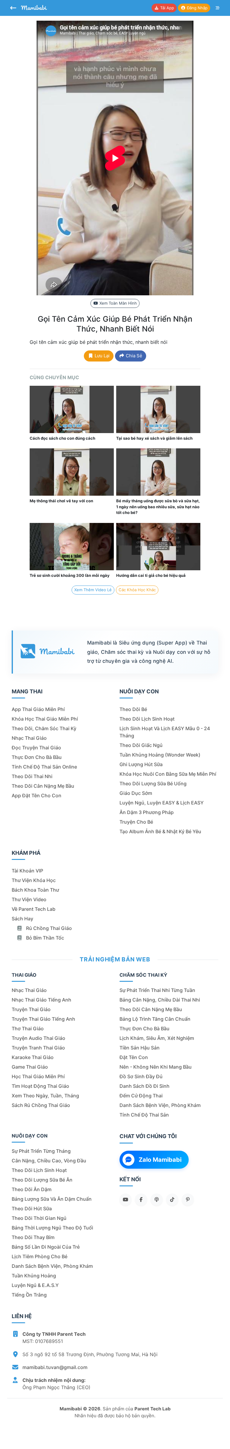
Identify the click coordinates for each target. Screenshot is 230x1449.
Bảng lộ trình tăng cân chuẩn (154, 1019)
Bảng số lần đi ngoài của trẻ (46, 1247)
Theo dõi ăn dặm (32, 1189)
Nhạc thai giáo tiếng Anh (41, 1000)
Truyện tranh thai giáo (38, 1048)
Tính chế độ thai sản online (44, 767)
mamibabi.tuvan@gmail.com (54, 1367)
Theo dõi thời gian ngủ (39, 1218)
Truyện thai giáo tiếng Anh (43, 1019)
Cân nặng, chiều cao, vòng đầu (49, 1161)
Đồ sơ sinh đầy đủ (141, 1076)
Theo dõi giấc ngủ (141, 745)
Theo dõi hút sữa (32, 1208)
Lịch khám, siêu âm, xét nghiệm (156, 1038)
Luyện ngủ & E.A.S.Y (35, 1285)
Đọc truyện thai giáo (36, 748)
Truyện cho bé (136, 822)
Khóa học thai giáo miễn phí (45, 719)
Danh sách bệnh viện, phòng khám (160, 1105)
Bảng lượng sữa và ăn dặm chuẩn (52, 1199)
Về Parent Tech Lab (33, 909)
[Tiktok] (172, 1200)
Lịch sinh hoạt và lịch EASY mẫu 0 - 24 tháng (164, 732)
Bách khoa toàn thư (35, 890)
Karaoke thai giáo (33, 1057)
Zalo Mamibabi (160, 1159)
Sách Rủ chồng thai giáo (41, 1105)
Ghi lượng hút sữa (141, 764)
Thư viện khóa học (34, 880)
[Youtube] (125, 1200)
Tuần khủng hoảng (34, 1276)
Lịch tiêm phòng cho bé (39, 1256)
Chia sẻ (133, 356)
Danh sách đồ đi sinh (144, 1086)
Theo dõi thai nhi (32, 776)
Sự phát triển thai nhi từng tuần (157, 990)
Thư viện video (29, 899)
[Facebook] (141, 1200)
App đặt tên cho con (36, 795)
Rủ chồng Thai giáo (48, 928)
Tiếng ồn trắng (29, 1295)
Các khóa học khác (137, 589)
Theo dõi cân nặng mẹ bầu (43, 786)
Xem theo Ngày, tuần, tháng (45, 1096)
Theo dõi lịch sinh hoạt (147, 719)
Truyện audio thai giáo (38, 1038)
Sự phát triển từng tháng (41, 1151)
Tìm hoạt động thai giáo (40, 1086)
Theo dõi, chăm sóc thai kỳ (44, 728)
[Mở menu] (218, 8)
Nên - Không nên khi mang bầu (155, 1067)
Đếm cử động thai (141, 1096)
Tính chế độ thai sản (144, 1115)
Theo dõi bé (133, 709)
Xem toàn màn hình (117, 303)
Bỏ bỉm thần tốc (44, 938)
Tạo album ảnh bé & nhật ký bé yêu (160, 831)
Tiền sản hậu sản (139, 1048)
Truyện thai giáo (31, 1009)
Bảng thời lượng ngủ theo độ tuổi (52, 1228)
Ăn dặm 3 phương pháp (146, 812)
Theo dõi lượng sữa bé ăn (42, 1180)
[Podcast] (157, 1200)
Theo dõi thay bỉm (33, 1237)
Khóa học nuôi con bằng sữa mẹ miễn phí (167, 774)
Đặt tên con (133, 1057)
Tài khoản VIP (27, 871)
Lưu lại (101, 356)
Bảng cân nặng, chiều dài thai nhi (159, 1000)
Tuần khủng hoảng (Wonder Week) (159, 755)
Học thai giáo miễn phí (38, 1076)
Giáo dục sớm (135, 793)
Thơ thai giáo (28, 1028)
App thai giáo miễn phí (38, 709)
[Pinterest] (188, 1200)
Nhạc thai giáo (29, 738)
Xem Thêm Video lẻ (93, 589)
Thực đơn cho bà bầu (37, 757)
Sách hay (22, 919)
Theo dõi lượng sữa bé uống (153, 783)
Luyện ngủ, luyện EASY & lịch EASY (161, 803)
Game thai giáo (30, 1067)
